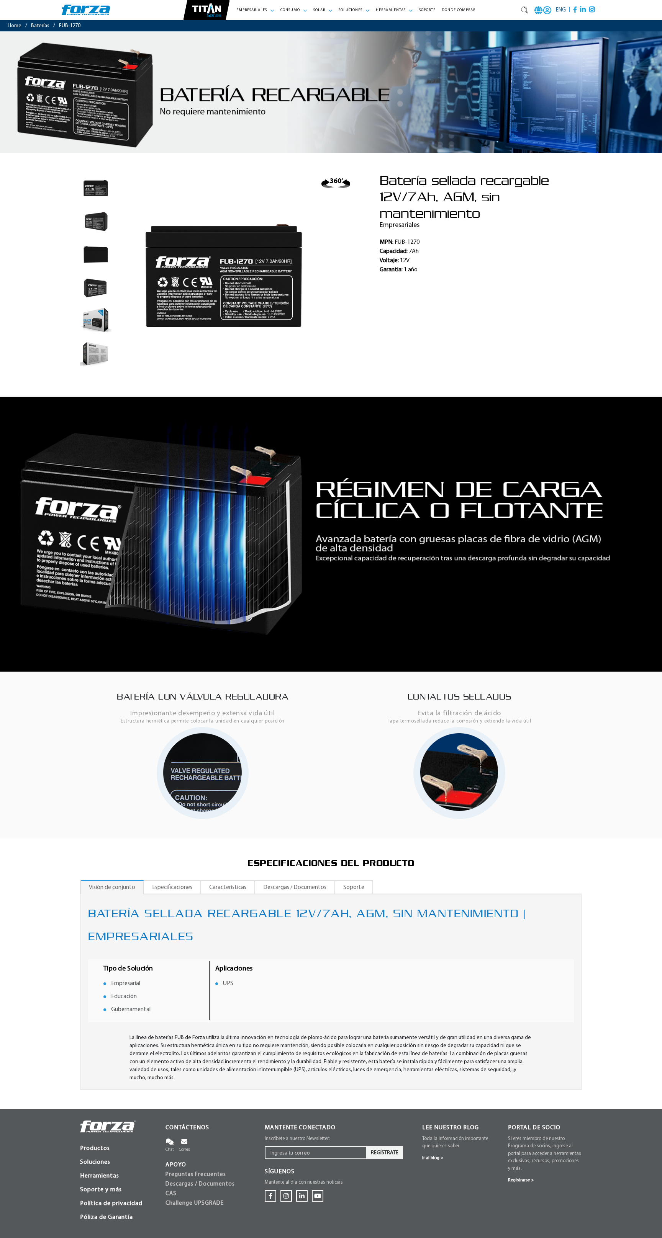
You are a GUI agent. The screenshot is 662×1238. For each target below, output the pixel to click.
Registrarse (521, 1180)
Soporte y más (101, 1190)
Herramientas (99, 1176)
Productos (95, 1148)
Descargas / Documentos (200, 1184)
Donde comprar (458, 10)
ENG (561, 10)
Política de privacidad (111, 1203)
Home (14, 26)
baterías (40, 26)
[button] (255, 10)
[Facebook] (575, 9)
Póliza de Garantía (106, 1217)
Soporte (427, 10)
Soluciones (95, 1162)
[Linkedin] (583, 9)
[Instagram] (592, 9)
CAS (171, 1194)
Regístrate (384, 1153)
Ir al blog (432, 1158)
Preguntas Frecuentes (196, 1175)
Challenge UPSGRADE (195, 1203)
